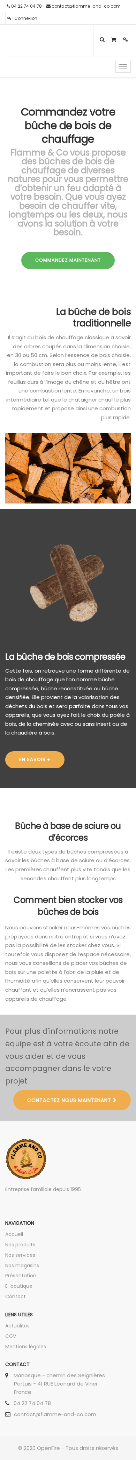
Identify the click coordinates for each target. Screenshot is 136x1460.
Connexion (25, 18)
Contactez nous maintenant (70, 1100)
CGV (10, 1336)
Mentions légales (25, 1346)
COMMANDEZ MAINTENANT (68, 260)
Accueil (14, 1234)
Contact (15, 1296)
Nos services (20, 1255)
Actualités (17, 1325)
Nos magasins (22, 1265)
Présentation (20, 1275)
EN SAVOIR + (35, 759)
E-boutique (18, 1286)
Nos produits (20, 1244)
